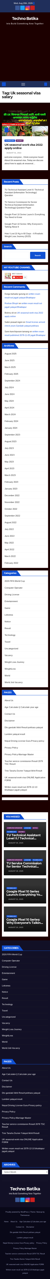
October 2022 (11, 509)
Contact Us (10, 714)
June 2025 (9, 360)
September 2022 (12, 516)
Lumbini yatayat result (15, 734)
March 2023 (10, 475)
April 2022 (9, 549)
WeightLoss (10, 669)
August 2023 (10, 441)
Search (8, 246)
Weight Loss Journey (14, 662)
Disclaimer (10, 721)
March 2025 (10, 367)
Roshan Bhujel (11, 303)
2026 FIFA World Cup (15, 581)
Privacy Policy (11, 748)
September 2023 (12, 435)
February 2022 (11, 563)
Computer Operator (13, 588)
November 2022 (12, 502)
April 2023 (9, 468)
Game (7, 608)
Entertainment (11, 601)
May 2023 (9, 462)
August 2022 (10, 522)
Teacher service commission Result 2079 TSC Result (25, 1254)
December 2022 (12, 495)
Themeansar (24, 1215)
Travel (7, 642)
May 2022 (9, 543)
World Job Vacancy (14, 682)
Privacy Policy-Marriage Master (19, 754)
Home (6, 1222)
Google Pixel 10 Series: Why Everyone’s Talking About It (24, 923)
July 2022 (9, 529)
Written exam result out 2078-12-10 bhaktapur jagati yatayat (25, 1271)
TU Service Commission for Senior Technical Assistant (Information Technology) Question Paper (21, 205)
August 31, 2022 (14, 153)
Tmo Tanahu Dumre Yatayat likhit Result (23, 771)
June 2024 (9, 394)
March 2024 (10, 414)
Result (8, 628)
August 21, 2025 (15, 899)
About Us (9, 700)
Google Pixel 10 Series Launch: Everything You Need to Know (24, 895)
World (7, 676)
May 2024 (9, 401)
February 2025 (11, 374)
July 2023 (9, 448)
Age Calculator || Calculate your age (21, 707)
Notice (8, 622)
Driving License (12, 595)
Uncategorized (11, 649)
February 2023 (11, 482)
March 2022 (10, 556)
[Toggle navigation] (23, 84)
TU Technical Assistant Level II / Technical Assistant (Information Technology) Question (24, 192)
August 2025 (10, 354)
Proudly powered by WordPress (17, 1212)
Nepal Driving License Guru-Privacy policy (24, 741)
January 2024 (11, 428)
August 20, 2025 (15, 927)
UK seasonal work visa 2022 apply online (23, 146)
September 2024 (12, 381)
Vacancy (20, 140)
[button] (41, 84)
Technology (9, 140)
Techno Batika (25, 18)
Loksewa (9, 615)
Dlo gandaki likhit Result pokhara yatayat (24, 727)
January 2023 (11, 489)
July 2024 (9, 387)
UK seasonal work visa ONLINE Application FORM (25, 1264)
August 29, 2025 (15, 871)
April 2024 (9, 408)
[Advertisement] (25, 55)
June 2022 (9, 536)
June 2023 (9, 455)
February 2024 (11, 421)
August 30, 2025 (15, 843)
